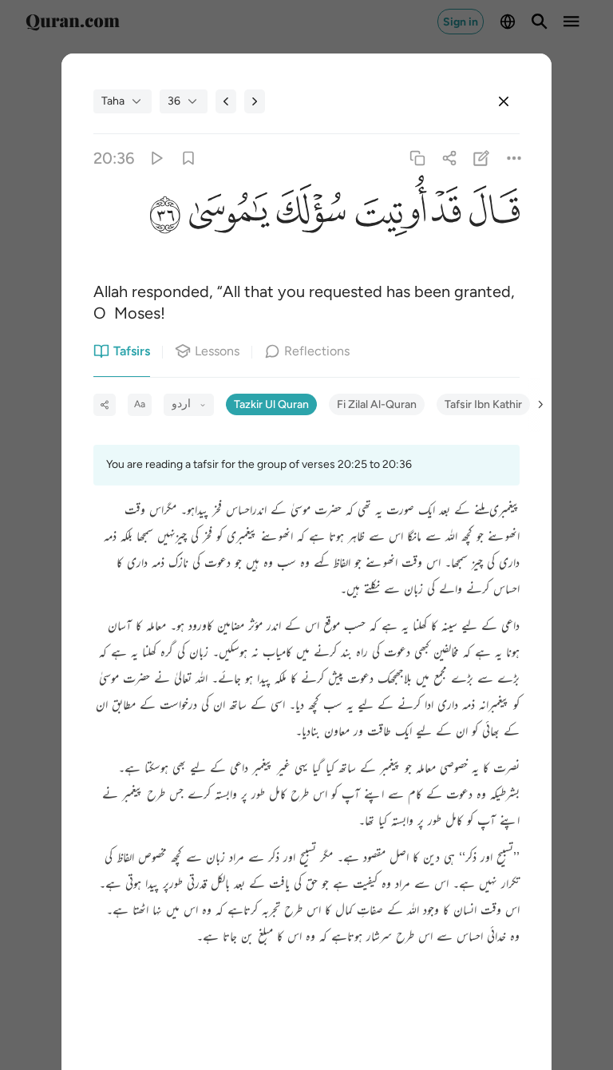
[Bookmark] (188, 158)
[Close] (504, 101)
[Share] (450, 158)
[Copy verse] (417, 158)
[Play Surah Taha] (156, 158)
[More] (514, 158)
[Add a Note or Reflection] (482, 158)
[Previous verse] (226, 101)
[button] (490, 215)
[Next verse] (254, 101)
